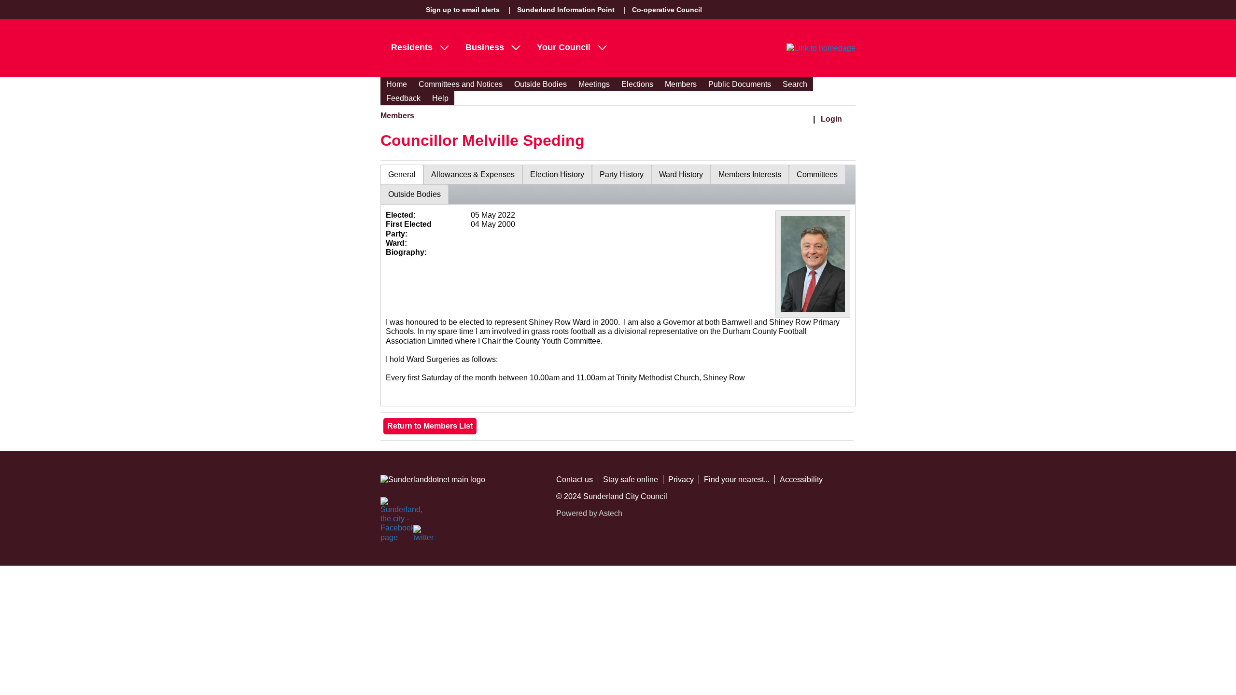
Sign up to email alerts (463, 10)
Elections (637, 84)
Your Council (563, 47)
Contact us (574, 479)
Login (831, 119)
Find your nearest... (737, 479)
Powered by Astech (589, 513)
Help (440, 98)
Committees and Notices (461, 84)
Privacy (681, 479)
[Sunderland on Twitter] (424, 535)
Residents (412, 47)
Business (484, 47)
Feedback (403, 98)
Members (681, 84)
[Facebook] (391, 507)
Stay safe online (630, 479)
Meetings (594, 84)
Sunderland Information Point (566, 10)
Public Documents (739, 84)
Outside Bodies (540, 84)
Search (795, 84)
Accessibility (801, 479)
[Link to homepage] (821, 48)
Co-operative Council (667, 10)
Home (396, 84)
